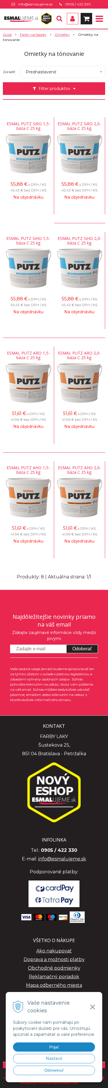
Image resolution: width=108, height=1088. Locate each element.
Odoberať (82, 648)
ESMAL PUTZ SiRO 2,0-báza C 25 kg (79, 126)
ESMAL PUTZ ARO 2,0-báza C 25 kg (79, 355)
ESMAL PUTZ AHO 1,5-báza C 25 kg (28, 470)
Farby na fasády (33, 34)
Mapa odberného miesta (54, 985)
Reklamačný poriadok (54, 976)
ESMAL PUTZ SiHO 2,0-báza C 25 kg (79, 240)
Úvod (7, 34)
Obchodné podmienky (54, 968)
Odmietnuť (54, 1070)
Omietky (62, 34)
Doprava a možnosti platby (54, 959)
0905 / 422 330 (78, 4)
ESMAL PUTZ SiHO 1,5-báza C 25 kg (28, 240)
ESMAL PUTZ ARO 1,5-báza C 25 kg (28, 355)
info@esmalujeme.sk (35, 4)
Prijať (54, 1047)
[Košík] (86, 18)
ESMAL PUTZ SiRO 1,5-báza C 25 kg (28, 126)
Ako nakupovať (54, 951)
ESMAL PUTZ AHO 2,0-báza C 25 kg (79, 470)
